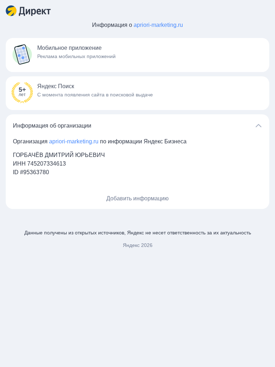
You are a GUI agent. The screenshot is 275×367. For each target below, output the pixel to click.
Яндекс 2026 (138, 245)
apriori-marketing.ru (158, 25)
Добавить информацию (137, 198)
